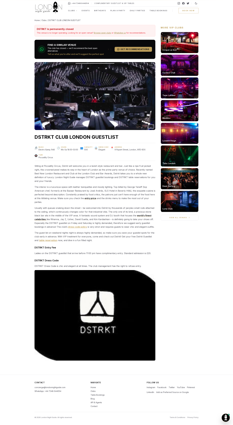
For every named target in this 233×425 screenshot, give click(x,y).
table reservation (48, 240)
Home (37, 20)
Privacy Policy (192, 417)
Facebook (162, 387)
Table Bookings (158, 11)
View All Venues (178, 217)
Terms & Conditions (177, 417)
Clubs (71, 11)
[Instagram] (179, 3)
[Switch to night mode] (196, 3)
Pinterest (191, 387)
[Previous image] (65, 96)
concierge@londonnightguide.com (50, 387)
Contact (94, 406)
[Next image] (125, 96)
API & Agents (96, 402)
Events (86, 11)
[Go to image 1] (139, 126)
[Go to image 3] (151, 126)
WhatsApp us (120, 33)
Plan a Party (118, 11)
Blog (93, 399)
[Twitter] (188, 3)
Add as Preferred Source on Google (172, 392)
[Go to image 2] (145, 126)
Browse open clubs (102, 33)
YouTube (181, 387)
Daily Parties (137, 11)
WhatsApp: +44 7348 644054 (48, 391)
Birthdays (100, 11)
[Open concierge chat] (226, 418)
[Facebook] (183, 3)
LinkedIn (150, 392)
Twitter (172, 387)
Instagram (151, 387)
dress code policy (77, 226)
